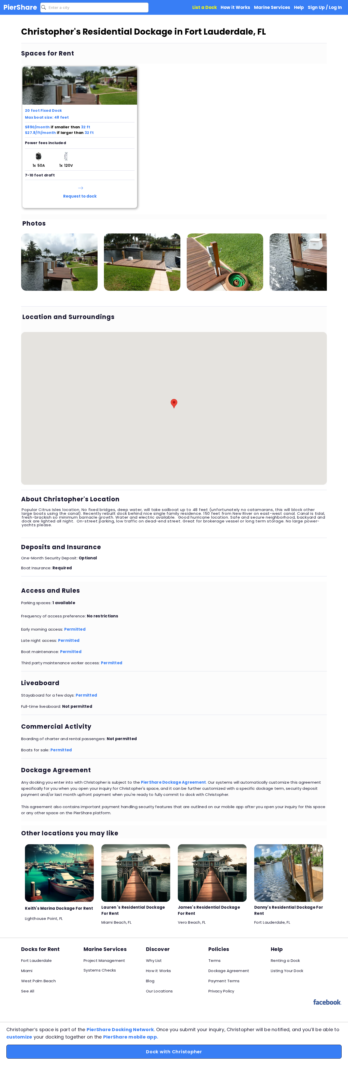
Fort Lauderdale (36, 960)
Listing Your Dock (287, 970)
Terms (214, 960)
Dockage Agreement (228, 970)
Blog (150, 981)
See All (27, 991)
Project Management (104, 960)
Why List (154, 960)
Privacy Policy (221, 991)
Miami (26, 970)
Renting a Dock (285, 960)
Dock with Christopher (174, 1051)
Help (299, 7)
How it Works (158, 970)
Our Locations (159, 991)
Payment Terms (223, 981)
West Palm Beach (38, 981)
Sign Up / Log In (325, 7)
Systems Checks (100, 970)
